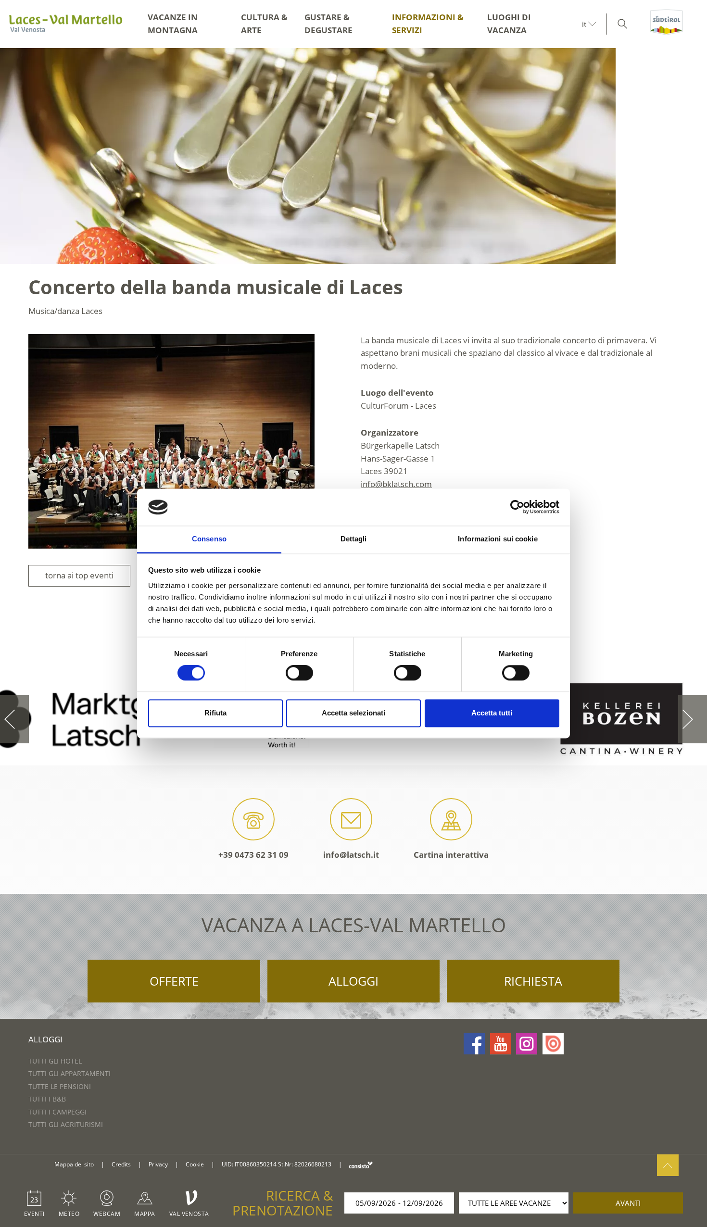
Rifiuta (215, 713)
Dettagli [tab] (354, 539)
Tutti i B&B (47, 1098)
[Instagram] (526, 1043)
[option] (353, 156)
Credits (121, 1164)
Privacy (158, 1164)
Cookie (195, 1164)
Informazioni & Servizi (428, 24)
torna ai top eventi (79, 575)
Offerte (174, 981)
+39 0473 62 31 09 (253, 854)
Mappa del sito (74, 1164)
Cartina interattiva (451, 854)
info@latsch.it (351, 854)
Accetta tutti (491, 713)
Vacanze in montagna (173, 24)
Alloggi (353, 981)
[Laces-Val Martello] (65, 24)
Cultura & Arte (264, 24)
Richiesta (533, 981)
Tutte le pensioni (59, 1086)
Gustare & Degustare (328, 24)
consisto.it (361, 1164)
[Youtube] (500, 1043)
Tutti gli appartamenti (69, 1073)
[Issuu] (553, 1043)
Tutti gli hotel (55, 1060)
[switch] (299, 673)
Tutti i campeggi (57, 1111)
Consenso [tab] (209, 539)
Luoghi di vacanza (509, 24)
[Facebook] (474, 1043)
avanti (628, 1203)
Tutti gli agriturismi (65, 1124)
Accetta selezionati (353, 713)
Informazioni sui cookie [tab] (497, 539)
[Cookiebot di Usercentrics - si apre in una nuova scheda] (517, 507)
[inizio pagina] (668, 1165)
